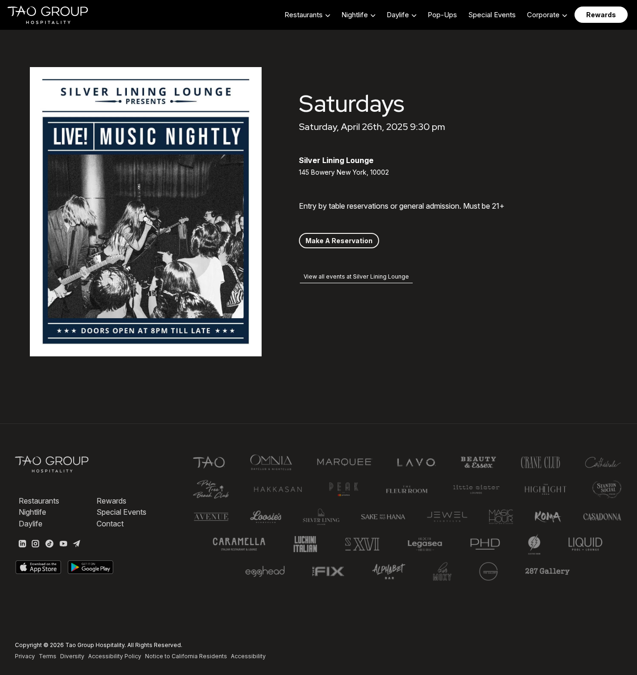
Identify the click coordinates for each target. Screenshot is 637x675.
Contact (110, 523)
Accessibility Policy (114, 656)
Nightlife (32, 512)
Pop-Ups (442, 14)
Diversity (72, 656)
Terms (47, 656)
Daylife (30, 523)
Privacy (25, 656)
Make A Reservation (339, 241)
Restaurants (39, 500)
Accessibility (248, 656)
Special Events (492, 14)
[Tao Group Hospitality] (48, 15)
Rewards (111, 500)
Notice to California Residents (186, 656)
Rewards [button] (601, 15)
